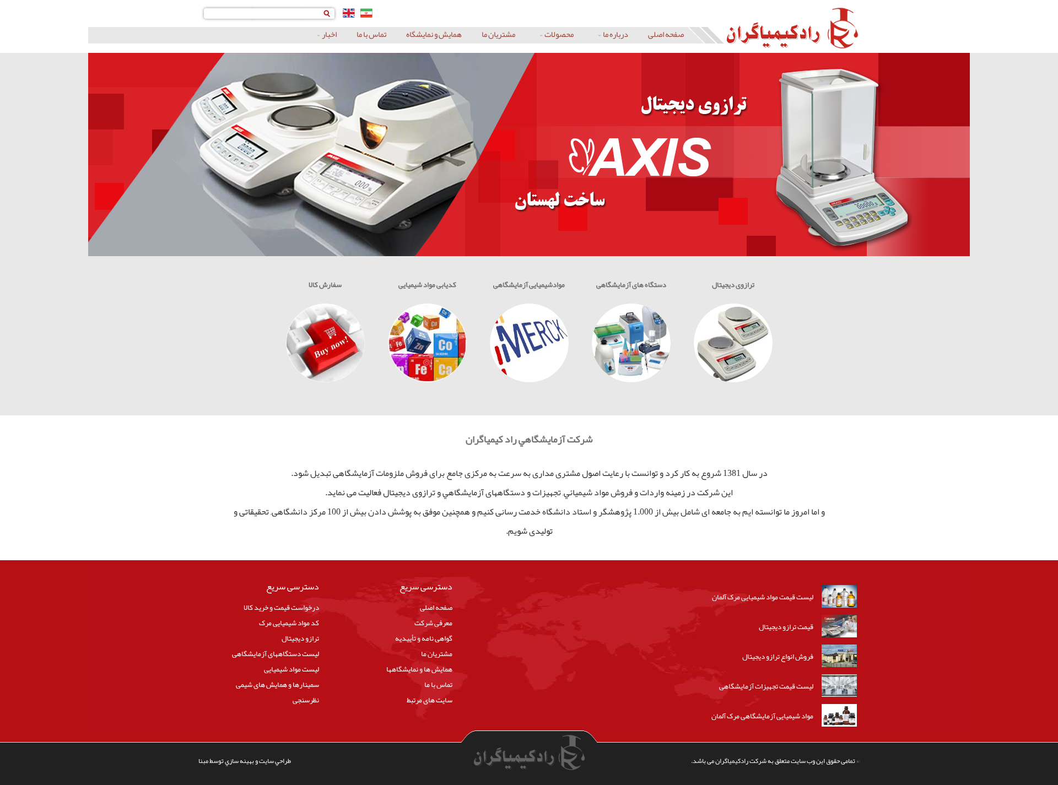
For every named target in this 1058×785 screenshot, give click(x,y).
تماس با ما (371, 34)
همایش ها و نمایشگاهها (419, 669)
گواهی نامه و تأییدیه (423, 638)
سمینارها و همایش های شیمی (277, 684)
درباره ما (615, 34)
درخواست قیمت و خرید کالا (281, 607)
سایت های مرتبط (429, 699)
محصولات (559, 34)
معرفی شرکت (433, 622)
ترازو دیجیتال (300, 638)
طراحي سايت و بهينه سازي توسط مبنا (244, 760)
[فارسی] (366, 12)
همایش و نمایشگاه (434, 34)
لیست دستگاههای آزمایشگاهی (275, 653)
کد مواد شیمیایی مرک (289, 622)
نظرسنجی (306, 699)
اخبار (329, 34)
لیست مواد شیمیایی (291, 669)
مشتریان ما (498, 34)
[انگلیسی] (349, 12)
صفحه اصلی (666, 34)
